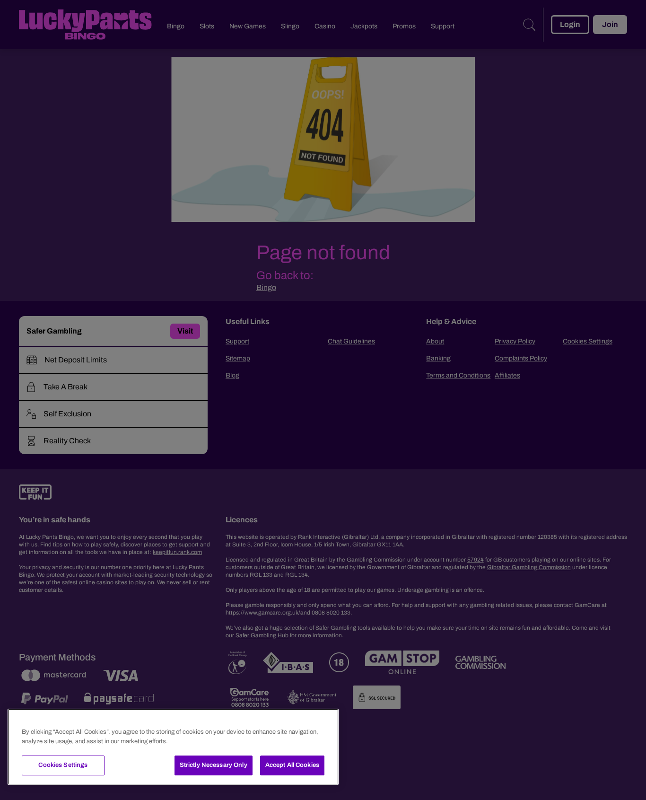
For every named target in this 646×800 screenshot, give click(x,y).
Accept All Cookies (292, 765)
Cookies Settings (62, 765)
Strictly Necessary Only (213, 765)
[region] (173, 747)
